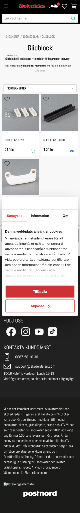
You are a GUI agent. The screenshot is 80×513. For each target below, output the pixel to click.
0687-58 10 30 (26, 356)
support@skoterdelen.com (35, 366)
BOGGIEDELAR (30, 37)
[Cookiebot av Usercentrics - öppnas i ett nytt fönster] (56, 203)
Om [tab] (65, 215)
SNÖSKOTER (12, 37)
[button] (40, 88)
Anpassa (37, 306)
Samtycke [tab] (14, 215)
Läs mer (40, 70)
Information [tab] (40, 215)
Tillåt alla (40, 291)
